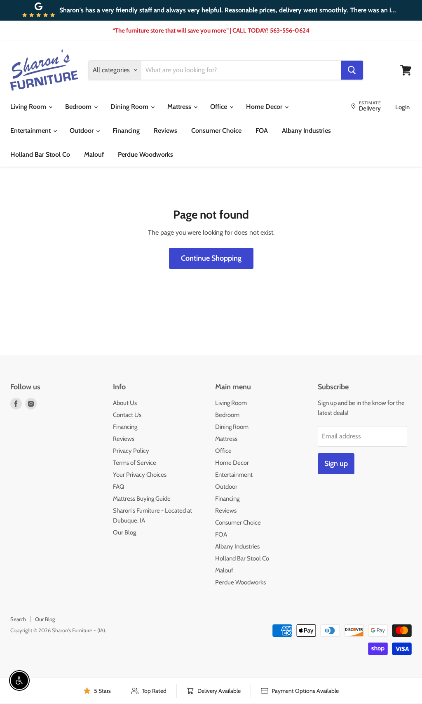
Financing (126, 130)
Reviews (165, 130)
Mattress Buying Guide (142, 498)
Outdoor (82, 130)
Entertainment (31, 130)
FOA (262, 130)
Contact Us (127, 415)
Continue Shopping (211, 258)
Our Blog (124, 532)
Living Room (29, 107)
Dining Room (130, 107)
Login (402, 107)
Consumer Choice (216, 130)
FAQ (118, 486)
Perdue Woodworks (145, 154)
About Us (125, 403)
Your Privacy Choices (139, 474)
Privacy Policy (131, 450)
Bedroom (79, 107)
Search (18, 619)
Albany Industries (306, 130)
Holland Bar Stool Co (40, 154)
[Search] (352, 70)
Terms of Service (134, 462)
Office (219, 107)
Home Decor (265, 107)
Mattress (180, 107)
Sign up (336, 463)
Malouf (94, 154)
